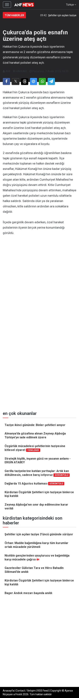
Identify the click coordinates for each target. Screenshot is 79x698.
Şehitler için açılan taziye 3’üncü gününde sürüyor (39, 534)
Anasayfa (8, 690)
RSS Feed (43, 690)
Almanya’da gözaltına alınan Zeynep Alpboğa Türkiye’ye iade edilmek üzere (35, 435)
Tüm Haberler (14, 15)
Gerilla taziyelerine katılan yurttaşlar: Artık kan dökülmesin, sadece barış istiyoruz (37, 473)
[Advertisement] (39, 279)
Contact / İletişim (26, 690)
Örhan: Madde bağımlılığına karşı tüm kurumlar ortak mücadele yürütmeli (36, 545)
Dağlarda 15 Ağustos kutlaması (34, 483)
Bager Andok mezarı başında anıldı (28, 593)
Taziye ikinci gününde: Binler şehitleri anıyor (35, 425)
